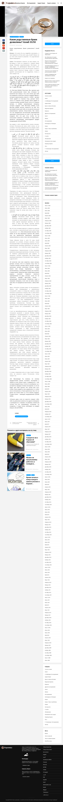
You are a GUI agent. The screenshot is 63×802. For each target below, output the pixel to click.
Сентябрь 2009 (48, 655)
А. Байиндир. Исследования (51, 100)
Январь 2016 (47, 464)
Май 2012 (47, 574)
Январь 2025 (47, 253)
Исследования (31, 3)
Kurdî (44, 782)
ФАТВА (44, 767)
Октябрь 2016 (48, 441)
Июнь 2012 (47, 572)
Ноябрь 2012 (48, 559)
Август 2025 (47, 235)
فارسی (44, 774)
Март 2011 (47, 610)
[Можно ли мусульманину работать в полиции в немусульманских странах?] (15, 461)
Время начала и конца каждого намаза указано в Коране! (52, 81)
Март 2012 (47, 580)
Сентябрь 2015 (48, 474)
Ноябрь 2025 (48, 228)
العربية (44, 757)
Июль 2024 (47, 268)
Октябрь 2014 (48, 502)
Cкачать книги (48, 95)
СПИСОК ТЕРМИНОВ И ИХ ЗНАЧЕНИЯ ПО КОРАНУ (50, 75)
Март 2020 (47, 386)
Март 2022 (47, 338)
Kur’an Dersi (45, 752)
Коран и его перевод (50, 78)
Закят (46, 116)
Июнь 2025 (47, 240)
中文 (44, 777)
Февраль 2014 (48, 522)
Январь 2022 (47, 341)
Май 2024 (47, 273)
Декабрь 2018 (48, 401)
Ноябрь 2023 (48, 288)
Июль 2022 (47, 328)
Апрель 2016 (48, 456)
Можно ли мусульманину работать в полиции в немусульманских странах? (51, 62)
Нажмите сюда (26, 765)
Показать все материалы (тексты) (21, 416)
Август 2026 (47, 205)
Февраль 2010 (48, 642)
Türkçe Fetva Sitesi (47, 749)
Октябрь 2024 (48, 260)
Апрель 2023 (48, 306)
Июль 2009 (47, 660)
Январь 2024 (47, 283)
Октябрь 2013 (48, 532)
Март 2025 (47, 248)
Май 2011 (47, 605)
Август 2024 (47, 265)
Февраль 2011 (48, 612)
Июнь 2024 (47, 270)
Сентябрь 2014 (48, 504)
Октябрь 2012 (48, 562)
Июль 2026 (47, 208)
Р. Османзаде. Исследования (52, 148)
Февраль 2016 (48, 461)
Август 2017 (47, 419)
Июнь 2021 (47, 358)
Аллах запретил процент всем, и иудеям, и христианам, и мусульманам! (52, 86)
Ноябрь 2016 (48, 439)
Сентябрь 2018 (48, 404)
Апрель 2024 (48, 276)
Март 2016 (47, 459)
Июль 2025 (47, 238)
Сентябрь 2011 (48, 595)
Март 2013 (47, 549)
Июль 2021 (47, 356)
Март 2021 (47, 363)
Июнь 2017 (47, 421)
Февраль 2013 (48, 552)
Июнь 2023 (47, 301)
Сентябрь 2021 (48, 351)
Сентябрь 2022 (48, 323)
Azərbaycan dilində (47, 759)
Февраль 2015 (48, 492)
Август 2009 (47, 657)
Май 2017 (47, 424)
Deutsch (45, 764)
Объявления (48, 138)
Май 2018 (47, 409)
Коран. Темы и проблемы (51, 128)
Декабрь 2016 (48, 436)
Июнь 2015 (47, 482)
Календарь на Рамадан (50, 123)
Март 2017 (47, 429)
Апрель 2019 (48, 391)
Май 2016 (47, 454)
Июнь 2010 (47, 632)
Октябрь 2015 (48, 472)
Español (45, 779)
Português (45, 772)
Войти (46, 733)
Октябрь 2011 (48, 592)
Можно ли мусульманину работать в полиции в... (31, 461)
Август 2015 (47, 477)
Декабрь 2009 (48, 647)
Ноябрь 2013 (48, 529)
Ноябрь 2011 (48, 590)
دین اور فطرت (45, 794)
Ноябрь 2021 (48, 346)
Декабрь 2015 (48, 466)
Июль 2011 (47, 600)
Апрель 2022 (48, 336)
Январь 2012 (47, 585)
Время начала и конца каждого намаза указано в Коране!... (33, 480)
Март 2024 (47, 278)
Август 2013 (47, 537)
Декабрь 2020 (48, 371)
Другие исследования (50, 113)
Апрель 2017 (48, 426)
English (44, 754)
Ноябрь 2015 (48, 469)
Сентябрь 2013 (48, 534)
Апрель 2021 (48, 361)
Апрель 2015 (48, 487)
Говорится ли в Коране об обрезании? (32, 440)
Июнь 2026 (47, 210)
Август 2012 (47, 567)
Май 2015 (47, 484)
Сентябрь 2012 (48, 564)
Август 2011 (47, 597)
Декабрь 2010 (48, 617)
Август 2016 (47, 446)
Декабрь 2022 (48, 316)
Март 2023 (47, 308)
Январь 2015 (47, 494)
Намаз (33, 475)
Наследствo (48, 133)
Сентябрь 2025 (48, 233)
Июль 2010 (47, 630)
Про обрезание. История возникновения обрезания (51, 58)
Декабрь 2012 (48, 557)
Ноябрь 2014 (48, 499)
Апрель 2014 (48, 517)
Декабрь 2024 (48, 255)
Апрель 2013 (48, 547)
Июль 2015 (47, 479)
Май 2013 (47, 544)
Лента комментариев (50, 738)
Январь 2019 (47, 399)
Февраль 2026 (48, 220)
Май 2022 (47, 333)
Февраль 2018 (48, 411)
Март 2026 (47, 218)
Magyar (45, 789)
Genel (46, 98)
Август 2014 (47, 507)
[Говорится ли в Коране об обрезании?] (15, 442)
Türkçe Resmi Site (47, 747)
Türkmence (45, 792)
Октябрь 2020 (48, 376)
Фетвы (46, 151)
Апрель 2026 (48, 215)
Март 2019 (47, 394)
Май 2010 (47, 635)
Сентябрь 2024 (48, 263)
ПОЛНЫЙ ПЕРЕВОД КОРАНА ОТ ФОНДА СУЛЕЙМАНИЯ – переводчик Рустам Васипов (52, 67)
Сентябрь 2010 (48, 625)
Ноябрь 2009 (48, 650)
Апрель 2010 (48, 637)
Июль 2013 (47, 539)
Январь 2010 (47, 645)
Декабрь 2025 (48, 225)
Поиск (52, 43)
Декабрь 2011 (48, 587)
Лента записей (48, 736)
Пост (46, 146)
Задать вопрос (51, 3)
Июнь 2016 (47, 451)
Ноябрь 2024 (48, 258)
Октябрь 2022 (48, 321)
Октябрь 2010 (48, 622)
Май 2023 (47, 303)
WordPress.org (48, 741)
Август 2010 (47, 627)
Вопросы (21, 36)
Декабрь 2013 (48, 527)
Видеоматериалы (49, 108)
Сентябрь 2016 (48, 444)
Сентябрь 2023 (48, 293)
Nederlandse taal (47, 784)
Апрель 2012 (48, 577)
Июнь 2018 (47, 406)
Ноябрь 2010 (48, 620)
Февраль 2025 (48, 250)
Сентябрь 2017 (48, 416)
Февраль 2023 (48, 311)
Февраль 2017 (48, 431)
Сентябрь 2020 (48, 379)
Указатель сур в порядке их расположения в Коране (51, 71)
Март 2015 (47, 489)
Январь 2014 (47, 524)
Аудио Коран (41, 3)
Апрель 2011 (48, 607)
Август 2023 (47, 296)
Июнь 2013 (47, 542)
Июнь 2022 (47, 331)
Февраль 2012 (48, 582)
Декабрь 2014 (48, 497)
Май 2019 (47, 389)
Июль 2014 (47, 509)
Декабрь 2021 (48, 343)
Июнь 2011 (47, 602)
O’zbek (44, 769)
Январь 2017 (47, 434)
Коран (46, 126)
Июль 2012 (47, 569)
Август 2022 (47, 326)
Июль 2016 (47, 449)
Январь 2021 (47, 368)
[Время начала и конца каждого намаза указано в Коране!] (15, 481)
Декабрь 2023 (48, 286)
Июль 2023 (47, 298)
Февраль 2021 (48, 366)
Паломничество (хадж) (50, 141)
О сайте (11, 3)
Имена (46, 118)
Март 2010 (47, 640)
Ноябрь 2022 (48, 318)
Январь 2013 (47, 554)
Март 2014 (47, 519)
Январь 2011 (47, 615)
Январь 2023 (47, 313)
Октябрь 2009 (48, 652)
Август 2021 (47, 353)
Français (45, 762)
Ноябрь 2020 (48, 374)
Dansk (44, 787)
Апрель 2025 (48, 245)
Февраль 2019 (48, 396)
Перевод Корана (20, 3)
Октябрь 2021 (48, 348)
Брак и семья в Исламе (14, 36)
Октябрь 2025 (48, 230)
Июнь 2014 (47, 512)
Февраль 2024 (48, 281)
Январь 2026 (47, 223)
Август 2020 (47, 381)
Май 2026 (47, 213)
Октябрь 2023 (48, 291)
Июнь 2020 (47, 384)
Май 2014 (47, 514)
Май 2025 (47, 243)
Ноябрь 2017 (48, 414)
